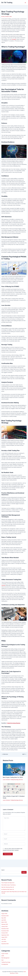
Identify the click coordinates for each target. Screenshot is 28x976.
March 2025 (4, 922)
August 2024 (4, 937)
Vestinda (3, 585)
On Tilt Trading (6, 2)
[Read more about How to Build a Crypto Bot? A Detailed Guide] (14, 788)
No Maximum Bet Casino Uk (7, 889)
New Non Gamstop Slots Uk (7, 887)
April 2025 (3, 920)
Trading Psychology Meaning (13, 723)
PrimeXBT (14, 39)
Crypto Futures (4, 953)
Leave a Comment (6, 779)
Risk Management (5, 957)
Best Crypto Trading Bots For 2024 (13, 777)
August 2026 (4, 913)
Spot (2, 960)
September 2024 (5, 935)
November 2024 (5, 930)
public (2, 955)
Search (2, 870)
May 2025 (3, 918)
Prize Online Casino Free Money (8, 885)
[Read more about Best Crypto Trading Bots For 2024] (14, 769)
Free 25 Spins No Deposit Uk (7, 882)
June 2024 (3, 941)
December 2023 (5, 943)
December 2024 (5, 928)
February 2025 (4, 924)
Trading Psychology (15, 779)
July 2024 (3, 939)
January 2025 (4, 926)
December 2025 (5, 915)
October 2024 (4, 932)
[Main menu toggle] (25, 2)
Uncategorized (4, 964)
